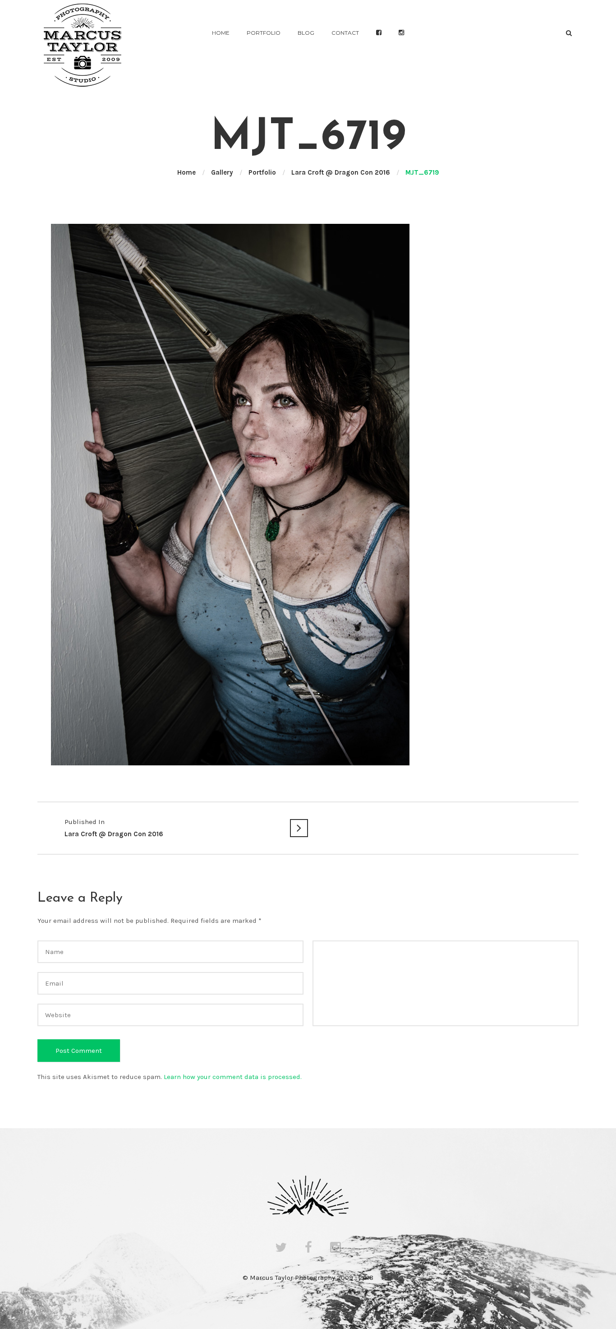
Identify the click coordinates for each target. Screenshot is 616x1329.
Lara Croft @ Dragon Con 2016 (340, 172)
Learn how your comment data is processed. (233, 1077)
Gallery (222, 172)
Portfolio (263, 32)
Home (221, 32)
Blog (306, 32)
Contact (345, 32)
